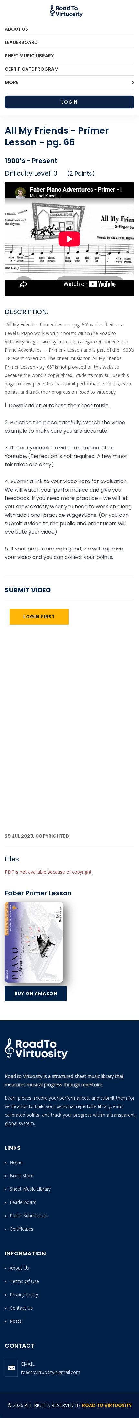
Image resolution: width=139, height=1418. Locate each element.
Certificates (21, 1229)
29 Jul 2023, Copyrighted (37, 836)
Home (16, 1162)
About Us (16, 29)
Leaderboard (21, 42)
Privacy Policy (24, 1294)
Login (69, 102)
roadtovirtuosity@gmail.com (50, 1372)
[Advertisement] (69, 759)
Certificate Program (32, 69)
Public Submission (28, 1215)
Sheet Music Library (29, 55)
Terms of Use (24, 1281)
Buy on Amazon (36, 993)
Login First (39, 616)
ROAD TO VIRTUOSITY (107, 1405)
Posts (16, 1321)
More (11, 82)
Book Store (22, 1176)
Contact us (21, 1308)
